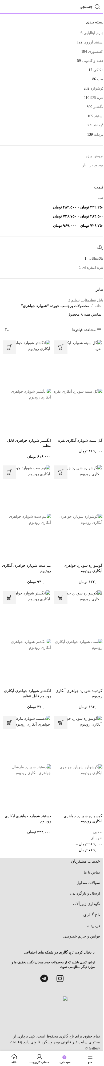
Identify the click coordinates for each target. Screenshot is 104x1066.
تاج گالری (66, 1036)
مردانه (99, 134)
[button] (60, 347)
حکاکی (98, 70)
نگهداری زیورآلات (86, 904)
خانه (98, 306)
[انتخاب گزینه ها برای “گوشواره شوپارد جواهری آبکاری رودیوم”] (60, 722)
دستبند (99, 116)
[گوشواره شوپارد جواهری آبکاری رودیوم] (77, 489)
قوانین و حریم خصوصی (81, 936)
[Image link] (52, 1013)
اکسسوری (96, 52)
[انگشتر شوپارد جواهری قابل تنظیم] (26, 364)
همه (101, 198)
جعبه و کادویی (93, 61)
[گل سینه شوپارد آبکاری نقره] (77, 364)
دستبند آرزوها (93, 42)
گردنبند (98, 125)
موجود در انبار (93, 165)
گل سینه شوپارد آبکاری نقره (80, 441)
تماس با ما (92, 872)
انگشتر (98, 107)
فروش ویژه (95, 156)
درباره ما (93, 926)
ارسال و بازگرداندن (85, 893)
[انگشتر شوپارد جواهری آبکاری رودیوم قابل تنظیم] (26, 614)
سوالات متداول (88, 883)
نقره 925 (97, 98)
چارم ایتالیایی (93, 33)
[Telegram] (44, 979)
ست (100, 79)
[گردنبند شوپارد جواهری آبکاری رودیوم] (77, 614)
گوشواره (97, 88)
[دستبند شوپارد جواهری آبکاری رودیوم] (26, 739)
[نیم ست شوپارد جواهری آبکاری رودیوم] (26, 489)
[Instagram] (60, 979)
